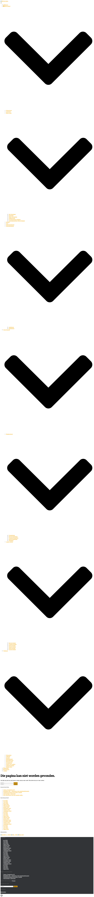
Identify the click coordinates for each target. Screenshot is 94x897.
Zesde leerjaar (12, 649)
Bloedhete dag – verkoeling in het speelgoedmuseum (16, 791)
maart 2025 (6, 816)
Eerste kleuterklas (13, 536)
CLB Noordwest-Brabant (15, 219)
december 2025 (7, 808)
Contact (5, 770)
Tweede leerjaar (13, 644)
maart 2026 (6, 804)
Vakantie (8, 756)
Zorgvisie (8, 111)
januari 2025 (6, 819)
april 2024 (5, 828)
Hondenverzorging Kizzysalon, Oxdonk (12, 792)
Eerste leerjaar (12, 643)
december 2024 (7, 820)
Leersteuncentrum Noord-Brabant (17, 221)
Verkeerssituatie (10, 765)
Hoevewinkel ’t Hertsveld (9, 793)
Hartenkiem (11, 328)
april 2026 (5, 803)
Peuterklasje (12, 535)
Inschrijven (6, 769)
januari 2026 (6, 807)
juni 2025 (5, 812)
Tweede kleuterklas (13, 538)
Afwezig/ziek (9, 761)
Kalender (6, 768)
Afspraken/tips (9, 760)
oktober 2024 (6, 822)
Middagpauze (9, 759)
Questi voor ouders (10, 764)
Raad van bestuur (13, 217)
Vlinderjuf (11, 540)
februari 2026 (6, 805)
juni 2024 (5, 825)
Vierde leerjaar (12, 647)
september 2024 (7, 824)
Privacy (13, 880)
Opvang (8, 757)
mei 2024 (5, 826)
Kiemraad (11, 215)
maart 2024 (6, 829)
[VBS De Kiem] (4, 1)
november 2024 (7, 821)
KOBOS (8, 222)
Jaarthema (11, 327)
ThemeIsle (90, 895)
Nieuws (6, 5)
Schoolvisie (9, 110)
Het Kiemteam (12, 214)
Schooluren (8, 755)
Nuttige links (9, 767)
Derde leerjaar (12, 645)
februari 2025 (6, 817)
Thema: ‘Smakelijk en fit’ (9, 790)
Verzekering (9, 763)
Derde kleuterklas (13, 539)
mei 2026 (5, 802)
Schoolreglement (10, 224)
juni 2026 (5, 800)
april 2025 (5, 815)
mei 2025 (5, 813)
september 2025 (7, 811)
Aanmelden (3, 892)
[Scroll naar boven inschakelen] (2, 895)
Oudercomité (12, 218)
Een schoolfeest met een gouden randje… (13, 795)
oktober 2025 (6, 809)
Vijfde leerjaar (12, 648)
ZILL (7, 223)
